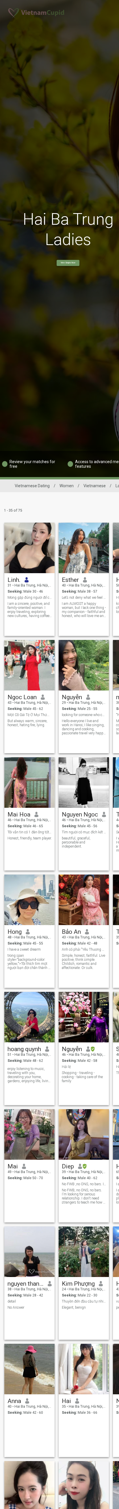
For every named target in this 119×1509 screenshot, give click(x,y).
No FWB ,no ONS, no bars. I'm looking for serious (84, 1184)
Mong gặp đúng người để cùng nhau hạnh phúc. (30, 598)
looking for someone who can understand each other (84, 715)
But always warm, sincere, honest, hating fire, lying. (27, 723)
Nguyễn (72, 697)
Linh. (14, 579)
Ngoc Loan (22, 697)
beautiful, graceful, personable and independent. (76, 842)
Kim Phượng (78, 1283)
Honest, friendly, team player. (30, 838)
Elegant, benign (74, 1307)
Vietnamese (94, 485)
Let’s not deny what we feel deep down (84, 598)
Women (67, 485)
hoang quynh (24, 1049)
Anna (14, 1401)
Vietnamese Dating (32, 485)
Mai (13, 1166)
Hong (15, 931)
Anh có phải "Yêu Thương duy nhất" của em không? (84, 949)
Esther (70, 579)
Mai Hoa (19, 814)
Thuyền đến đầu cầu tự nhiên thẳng (84, 1301)
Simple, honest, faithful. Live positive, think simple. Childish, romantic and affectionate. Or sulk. (83, 962)
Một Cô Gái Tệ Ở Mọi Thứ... (28, 715)
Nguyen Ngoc (80, 814)
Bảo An (71, 931)
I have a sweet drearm (24, 949)
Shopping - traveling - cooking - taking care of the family (82, 1077)
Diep (68, 1166)
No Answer (16, 1307)
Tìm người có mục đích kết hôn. (84, 832)
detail (12, 1301)
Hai (66, 1401)
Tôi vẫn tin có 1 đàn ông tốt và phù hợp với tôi (30, 832)
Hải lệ (66, 1067)
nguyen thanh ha (26, 1283)
